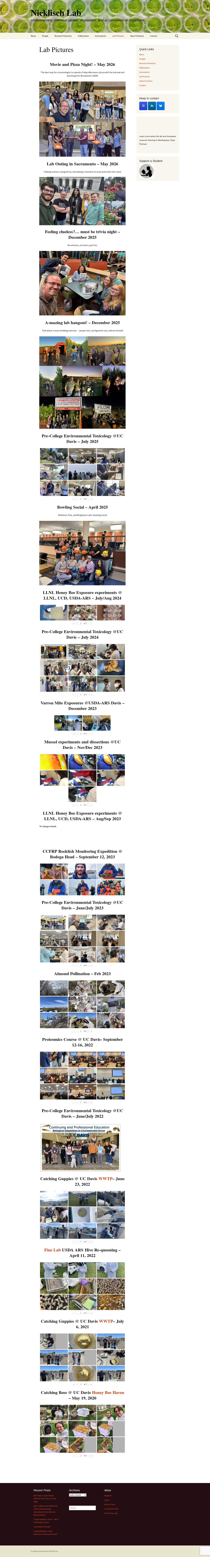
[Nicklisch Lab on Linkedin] (152, 106)
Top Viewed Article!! (42, 1526)
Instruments (100, 36)
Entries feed (109, 1504)
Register (108, 1495)
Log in (106, 1500)
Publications (83, 36)
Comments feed (111, 1508)
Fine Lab (52, 1250)
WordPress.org (110, 1513)
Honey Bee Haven (108, 1392)
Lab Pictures (118, 36)
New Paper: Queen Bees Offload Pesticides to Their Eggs (45, 1498)
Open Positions (137, 36)
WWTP (105, 1178)
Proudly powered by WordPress (44, 1551)
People (45, 36)
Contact (153, 36)
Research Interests (63, 36)
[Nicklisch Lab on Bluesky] (161, 106)
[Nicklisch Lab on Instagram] (143, 106)
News (33, 36)
